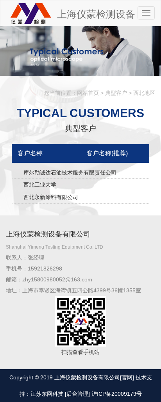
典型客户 (116, 93)
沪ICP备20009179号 (116, 394)
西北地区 (144, 93)
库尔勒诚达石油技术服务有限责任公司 (69, 172)
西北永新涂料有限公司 (50, 197)
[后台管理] (77, 394)
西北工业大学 (39, 184)
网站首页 (88, 93)
